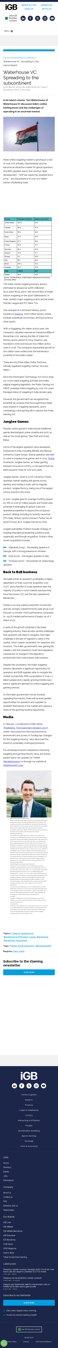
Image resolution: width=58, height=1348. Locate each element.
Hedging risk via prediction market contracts (22, 1278)
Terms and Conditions (43, 1342)
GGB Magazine (9, 1248)
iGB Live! (7, 1222)
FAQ (5, 1201)
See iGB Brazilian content (11, 18)
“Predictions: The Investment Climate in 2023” (25, 728)
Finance (29, 1105)
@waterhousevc (12, 761)
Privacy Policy (12, 1342)
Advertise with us (10, 1206)
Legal (32, 937)
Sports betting (29, 1136)
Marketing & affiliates (23, 57)
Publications (8, 1180)
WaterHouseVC (43, 946)
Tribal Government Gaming (15, 1257)
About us (7, 1193)
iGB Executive (9, 1235)
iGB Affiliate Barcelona (12, 1231)
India (22, 951)
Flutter (51, 458)
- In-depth (16, 1280)
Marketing (42, 937)
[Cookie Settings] (4, 1343)
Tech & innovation (29, 1146)
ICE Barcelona (9, 1240)
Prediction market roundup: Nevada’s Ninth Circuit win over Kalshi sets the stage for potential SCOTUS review (28, 1270)
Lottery (29, 1115)
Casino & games (29, 1095)
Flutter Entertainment (22, 946)
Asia (15, 951)
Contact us (8, 1197)
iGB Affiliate (8, 1227)
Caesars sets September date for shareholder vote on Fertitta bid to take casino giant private (26, 1285)
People (29, 1126)
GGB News (8, 1244)
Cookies (26, 1342)
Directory (7, 1167)
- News (13, 1274)
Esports (29, 1100)
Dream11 (18, 314)
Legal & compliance (22, 933)
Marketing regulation (15, 940)
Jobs (5, 1176)
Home (6, 57)
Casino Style (8, 1253)
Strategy (29, 1141)
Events (6, 1172)
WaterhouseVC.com (13, 765)
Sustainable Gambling (29, 1131)
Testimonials (8, 1210)
